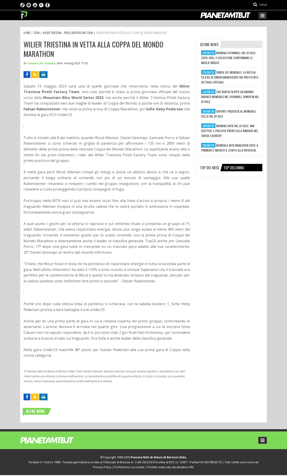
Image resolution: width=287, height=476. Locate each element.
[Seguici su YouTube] (35, 5)
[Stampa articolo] (43, 74)
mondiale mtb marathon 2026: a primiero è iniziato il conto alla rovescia (229, 147)
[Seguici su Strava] (41, 5)
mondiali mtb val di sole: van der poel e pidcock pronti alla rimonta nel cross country (229, 130)
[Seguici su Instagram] (28, 5)
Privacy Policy (102, 467)
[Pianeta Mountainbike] (24, 14)
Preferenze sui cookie (129, 467)
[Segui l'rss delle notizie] (35, 74)
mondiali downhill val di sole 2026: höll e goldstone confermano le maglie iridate (228, 57)
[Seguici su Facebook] (47, 5)
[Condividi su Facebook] (27, 74)
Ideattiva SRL (185, 467)
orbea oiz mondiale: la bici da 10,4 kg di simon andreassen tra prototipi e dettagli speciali (230, 77)
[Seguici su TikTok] (22, 5)
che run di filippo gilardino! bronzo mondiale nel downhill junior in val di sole (230, 96)
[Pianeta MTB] (55, 440)
